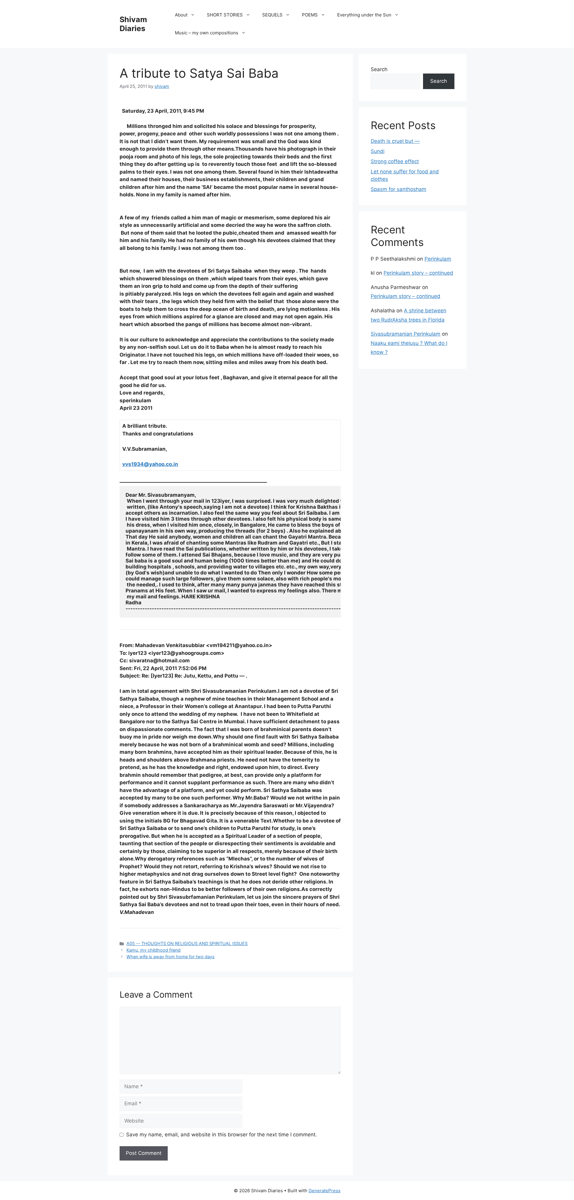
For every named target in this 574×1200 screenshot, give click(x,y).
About (181, 15)
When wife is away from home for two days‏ (170, 956)
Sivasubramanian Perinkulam (405, 334)
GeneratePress (325, 1190)
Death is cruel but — (395, 141)
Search (379, 69)
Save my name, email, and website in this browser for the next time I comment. (221, 1135)
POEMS (310, 15)
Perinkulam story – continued (418, 273)
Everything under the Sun (364, 15)
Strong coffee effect (395, 161)
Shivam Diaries (133, 24)
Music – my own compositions (206, 33)
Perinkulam (438, 259)
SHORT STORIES (225, 15)
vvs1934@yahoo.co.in (150, 464)
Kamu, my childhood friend (153, 950)
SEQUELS (272, 15)
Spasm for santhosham (398, 189)
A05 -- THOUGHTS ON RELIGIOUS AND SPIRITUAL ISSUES (187, 943)
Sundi (377, 151)
